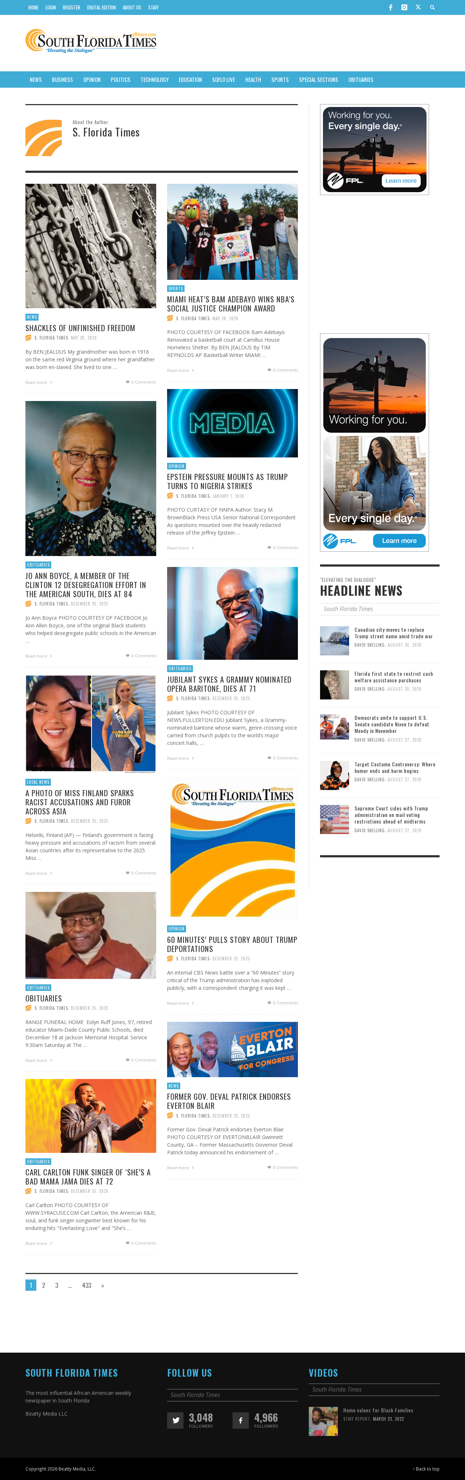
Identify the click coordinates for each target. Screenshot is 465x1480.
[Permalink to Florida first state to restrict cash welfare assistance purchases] (334, 684)
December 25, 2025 (89, 604)
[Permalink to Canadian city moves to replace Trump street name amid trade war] (334, 640)
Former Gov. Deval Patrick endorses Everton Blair (229, 1101)
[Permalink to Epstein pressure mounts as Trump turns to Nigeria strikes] (232, 425)
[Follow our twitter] (175, 1420)
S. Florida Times (51, 338)
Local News (38, 782)
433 (86, 1285)
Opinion (177, 466)
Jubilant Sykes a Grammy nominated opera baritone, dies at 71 (229, 684)
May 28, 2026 (84, 338)
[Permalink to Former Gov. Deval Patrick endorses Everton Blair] (232, 1051)
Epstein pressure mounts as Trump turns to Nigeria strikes (227, 481)
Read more (36, 382)
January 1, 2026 (228, 496)
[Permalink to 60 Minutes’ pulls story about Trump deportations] (232, 850)
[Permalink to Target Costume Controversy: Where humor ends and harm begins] (334, 774)
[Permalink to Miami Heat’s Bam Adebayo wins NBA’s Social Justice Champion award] (232, 233)
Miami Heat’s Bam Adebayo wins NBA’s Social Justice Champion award (231, 303)
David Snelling (370, 645)
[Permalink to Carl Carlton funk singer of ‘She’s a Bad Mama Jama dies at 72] (90, 1118)
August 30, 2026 (405, 645)
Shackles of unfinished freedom (80, 327)
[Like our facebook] (240, 1420)
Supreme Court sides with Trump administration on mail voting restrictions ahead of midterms (391, 814)
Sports (176, 288)
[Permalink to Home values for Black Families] (323, 1420)
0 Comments (143, 382)
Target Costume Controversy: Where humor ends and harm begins (395, 767)
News (32, 317)
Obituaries (38, 565)
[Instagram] (404, 7)
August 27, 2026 (405, 739)
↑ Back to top (426, 1469)
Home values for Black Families (378, 1410)
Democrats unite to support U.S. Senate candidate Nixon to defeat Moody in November (392, 724)
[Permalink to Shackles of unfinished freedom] (90, 248)
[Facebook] (390, 7)
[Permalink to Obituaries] (90, 937)
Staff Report (356, 1419)
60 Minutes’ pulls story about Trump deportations (232, 944)
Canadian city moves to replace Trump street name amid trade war (394, 633)
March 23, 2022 (388, 1419)
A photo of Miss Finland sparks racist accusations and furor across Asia (79, 802)
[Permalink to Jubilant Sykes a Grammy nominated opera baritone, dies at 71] (232, 615)
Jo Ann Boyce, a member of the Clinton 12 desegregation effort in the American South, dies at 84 (85, 584)
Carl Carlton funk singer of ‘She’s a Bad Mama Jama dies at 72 (88, 1176)
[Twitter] (418, 7)
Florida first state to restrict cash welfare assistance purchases (394, 677)
